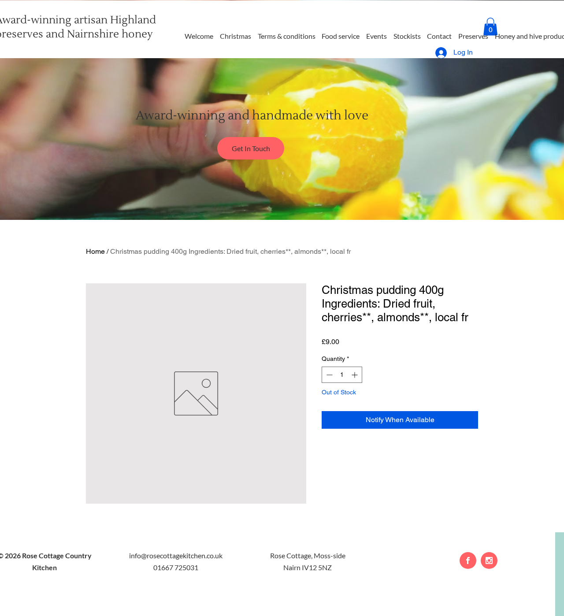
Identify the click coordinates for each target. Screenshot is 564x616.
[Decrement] (328, 374)
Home (95, 251)
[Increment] (355, 374)
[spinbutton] (342, 374)
